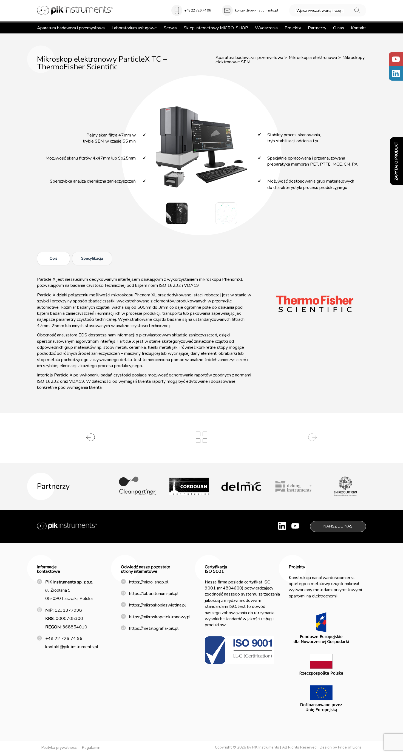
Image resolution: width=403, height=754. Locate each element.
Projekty (293, 28)
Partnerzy (317, 28)
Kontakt (358, 28)
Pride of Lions (350, 747)
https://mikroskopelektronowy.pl (160, 617)
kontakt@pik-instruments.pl (256, 10)
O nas (338, 28)
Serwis (170, 28)
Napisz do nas (338, 526)
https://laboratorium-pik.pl (153, 594)
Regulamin (91, 747)
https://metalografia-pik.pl (153, 628)
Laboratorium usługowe (134, 28)
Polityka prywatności (59, 747)
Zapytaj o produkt (396, 161)
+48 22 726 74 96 (198, 10)
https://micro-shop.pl (148, 582)
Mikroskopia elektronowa (313, 58)
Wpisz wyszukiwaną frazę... (319, 11)
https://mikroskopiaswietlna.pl (157, 605)
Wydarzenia (266, 28)
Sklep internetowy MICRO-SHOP (216, 28)
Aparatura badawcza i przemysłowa (71, 28)
